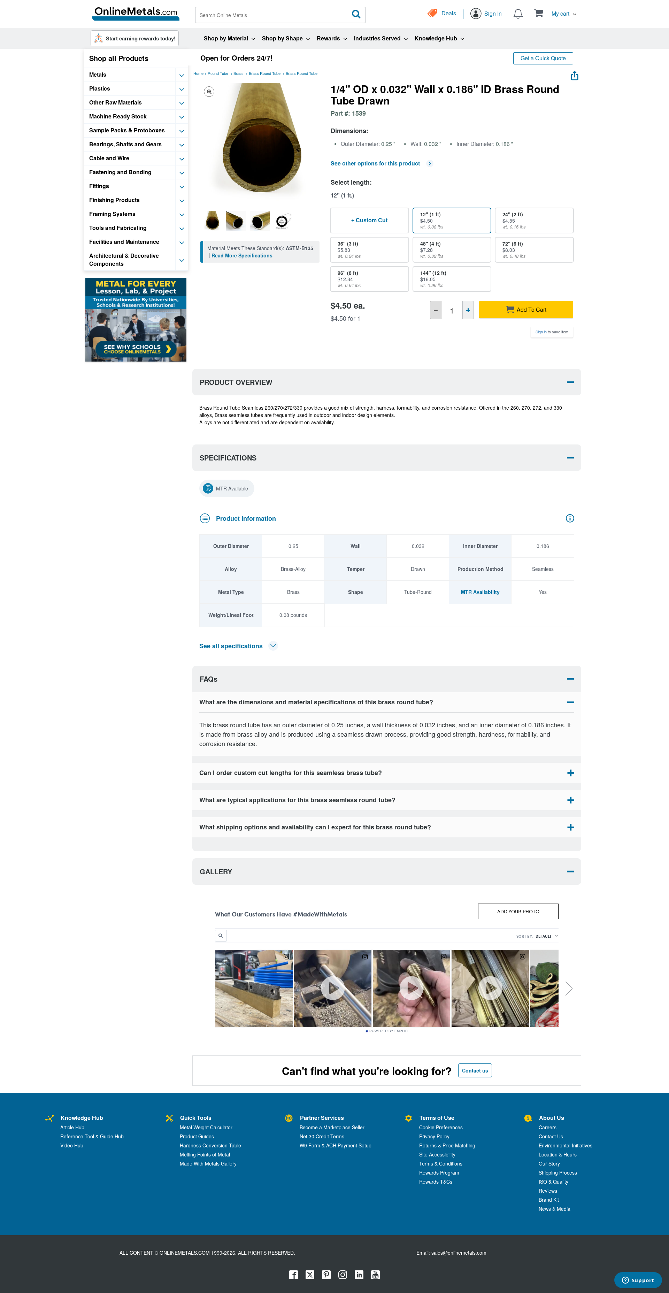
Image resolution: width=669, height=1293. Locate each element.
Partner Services (322, 1118)
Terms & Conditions (440, 1163)
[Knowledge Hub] (49, 1119)
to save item (552, 331)
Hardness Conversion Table (210, 1145)
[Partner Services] (289, 1119)
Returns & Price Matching (447, 1145)
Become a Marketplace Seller (332, 1127)
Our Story (549, 1163)
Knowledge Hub (82, 1118)
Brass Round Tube (264, 73)
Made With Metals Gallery (208, 1163)
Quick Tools (196, 1118)
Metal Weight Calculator (206, 1127)
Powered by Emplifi (388, 1031)
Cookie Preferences (441, 1127)
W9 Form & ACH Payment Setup (335, 1145)
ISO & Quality (553, 1181)
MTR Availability (480, 591)
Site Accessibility (437, 1154)
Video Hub (71, 1145)
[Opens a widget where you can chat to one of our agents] (638, 1281)
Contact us (475, 1070)
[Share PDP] (574, 74)
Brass (238, 73)
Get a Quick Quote (543, 58)
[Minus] (435, 310)
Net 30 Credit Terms (322, 1136)
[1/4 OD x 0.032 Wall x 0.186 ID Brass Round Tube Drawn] (212, 221)
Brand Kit (549, 1199)
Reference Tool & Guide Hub (92, 1136)
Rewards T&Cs (435, 1181)
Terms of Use (437, 1118)
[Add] (468, 310)
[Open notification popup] (518, 13)
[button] (555, 13)
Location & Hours (558, 1154)
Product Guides (197, 1136)
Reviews (548, 1190)
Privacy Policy (434, 1136)
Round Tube (218, 73)
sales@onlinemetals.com (458, 1252)
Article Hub (72, 1127)
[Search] (356, 14)
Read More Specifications (242, 255)
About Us (551, 1118)
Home (198, 73)
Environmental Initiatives (565, 1145)
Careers (547, 1127)
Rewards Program (439, 1172)
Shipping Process (558, 1172)
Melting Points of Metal (205, 1154)
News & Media (554, 1208)
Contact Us (551, 1136)
